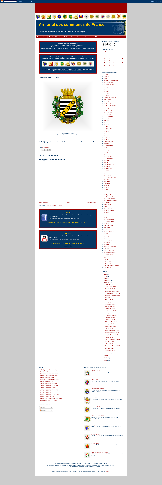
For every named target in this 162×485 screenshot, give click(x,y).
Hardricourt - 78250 (110, 317)
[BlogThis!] (44, 150)
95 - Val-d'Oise (107, 256)
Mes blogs (80, 37)
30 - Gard (106, 132)
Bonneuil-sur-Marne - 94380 (112, 339)
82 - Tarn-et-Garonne (109, 231)
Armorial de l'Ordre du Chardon (48, 387)
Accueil (39, 37)
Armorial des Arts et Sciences (47, 381)
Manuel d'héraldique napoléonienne (49, 379)
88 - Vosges (107, 242)
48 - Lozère (107, 166)
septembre (108, 353)
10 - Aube (106, 91)
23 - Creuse (107, 118)
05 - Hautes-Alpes (108, 82)
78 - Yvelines (45, 147)
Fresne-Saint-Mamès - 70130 (112, 295)
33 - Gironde (107, 137)
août (106, 355)
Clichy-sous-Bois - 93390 (98, 416)
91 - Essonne (107, 248)
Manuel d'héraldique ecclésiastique (49, 373)
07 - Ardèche (107, 86)
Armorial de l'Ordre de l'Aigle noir (48, 383)
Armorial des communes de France (71, 24)
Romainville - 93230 (110, 289)
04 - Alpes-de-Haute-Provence (111, 80)
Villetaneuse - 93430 (110, 311)
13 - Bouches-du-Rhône (110, 97)
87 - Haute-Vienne (108, 240)
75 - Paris (106, 218)
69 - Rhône (107, 206)
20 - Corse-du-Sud (108, 111)
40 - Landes (107, 151)
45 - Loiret (106, 160)
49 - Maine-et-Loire (109, 168)
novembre (108, 280)
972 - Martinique (108, 259)
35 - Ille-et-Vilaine (108, 141)
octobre (107, 282)
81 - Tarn (106, 229)
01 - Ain (106, 74)
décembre (108, 278)
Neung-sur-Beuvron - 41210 (112, 332)
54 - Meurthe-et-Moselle (110, 177)
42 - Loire (106, 154)
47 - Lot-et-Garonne (109, 164)
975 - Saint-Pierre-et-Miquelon (111, 265)
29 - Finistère (107, 130)
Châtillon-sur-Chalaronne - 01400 (100, 452)
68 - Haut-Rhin (107, 204)
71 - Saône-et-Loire (109, 210)
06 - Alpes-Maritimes (109, 84)
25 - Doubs (106, 122)
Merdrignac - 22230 (110, 306)
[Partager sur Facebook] (48, 150)
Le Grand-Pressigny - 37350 (112, 293)
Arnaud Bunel (47, 146)
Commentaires (45, 410)
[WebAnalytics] (42, 416)
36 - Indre (106, 143)
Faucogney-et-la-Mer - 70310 (112, 302)
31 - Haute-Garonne (109, 134)
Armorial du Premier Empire (47, 377)
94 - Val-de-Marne (108, 254)
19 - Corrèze (107, 109)
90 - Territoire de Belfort (110, 246)
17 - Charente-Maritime (110, 105)
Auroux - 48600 (95, 443)
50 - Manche (107, 170)
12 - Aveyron (107, 95)
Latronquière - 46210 (110, 286)
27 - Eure (106, 126)
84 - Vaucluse (107, 235)
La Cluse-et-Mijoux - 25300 (112, 291)
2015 (105, 276)
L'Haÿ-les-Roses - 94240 (111, 335)
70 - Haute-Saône (108, 208)
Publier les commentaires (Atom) (54, 205)
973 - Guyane (107, 261)
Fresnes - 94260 (109, 337)
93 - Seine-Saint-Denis (109, 252)
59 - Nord (106, 187)
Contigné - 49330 (96, 425)
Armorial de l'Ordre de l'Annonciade (49, 385)
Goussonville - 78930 (110, 326)
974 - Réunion (107, 263)
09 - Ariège (106, 90)
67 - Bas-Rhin (107, 202)
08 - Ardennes (107, 88)
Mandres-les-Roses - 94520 (112, 330)
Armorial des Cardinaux (46, 372)
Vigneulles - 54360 (110, 343)
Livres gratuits (89, 37)
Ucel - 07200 (95, 379)
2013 (105, 360)
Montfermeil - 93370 (110, 304)
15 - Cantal (106, 101)
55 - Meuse (107, 179)
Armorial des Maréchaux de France (49, 375)
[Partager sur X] (46, 150)
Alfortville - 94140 (109, 341)
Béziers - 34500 (96, 370)
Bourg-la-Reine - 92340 (98, 388)
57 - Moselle (107, 183)
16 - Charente (107, 103)
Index (45, 37)
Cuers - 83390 (108, 284)
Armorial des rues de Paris (47, 396)
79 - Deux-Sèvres (108, 225)
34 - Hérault (107, 139)
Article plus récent (43, 202)
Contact (73, 37)
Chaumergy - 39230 (110, 308)
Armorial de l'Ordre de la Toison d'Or (49, 394)
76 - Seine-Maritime (109, 219)
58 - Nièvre (106, 185)
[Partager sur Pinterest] (50, 150)
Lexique (66, 37)
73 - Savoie (107, 214)
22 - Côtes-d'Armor (108, 116)
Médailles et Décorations (55, 37)
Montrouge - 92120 (110, 350)
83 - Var (106, 233)
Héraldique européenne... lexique (48, 400)
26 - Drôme (107, 124)
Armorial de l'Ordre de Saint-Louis (48, 393)
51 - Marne (106, 172)
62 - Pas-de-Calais (108, 193)
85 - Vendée (107, 237)
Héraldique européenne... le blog (103, 37)
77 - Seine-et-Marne (109, 221)
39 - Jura (106, 149)
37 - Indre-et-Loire (108, 145)
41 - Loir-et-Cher (108, 153)
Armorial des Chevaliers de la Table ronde (51, 398)
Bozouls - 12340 (109, 328)
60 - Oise (106, 189)
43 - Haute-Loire (108, 156)
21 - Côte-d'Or (107, 114)
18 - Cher (106, 107)
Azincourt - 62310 (109, 297)
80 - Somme (107, 227)
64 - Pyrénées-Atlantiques (110, 197)
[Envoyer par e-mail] (42, 150)
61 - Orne (106, 191)
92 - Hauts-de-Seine (109, 250)
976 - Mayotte (107, 267)
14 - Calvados (107, 99)
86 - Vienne (107, 239)
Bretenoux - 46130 (110, 319)
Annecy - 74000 (96, 434)
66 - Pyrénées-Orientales (110, 200)
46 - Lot (106, 162)
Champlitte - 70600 (110, 313)
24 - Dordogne (107, 120)
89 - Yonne (106, 244)
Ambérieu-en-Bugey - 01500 (112, 346)
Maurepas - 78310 (110, 324)
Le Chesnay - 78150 (110, 315)
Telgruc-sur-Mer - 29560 (111, 321)
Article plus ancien (91, 202)
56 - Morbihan (107, 181)
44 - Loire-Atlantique (109, 158)
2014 (105, 358)
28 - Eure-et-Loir (108, 128)
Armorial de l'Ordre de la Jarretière (49, 389)
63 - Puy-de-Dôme (108, 195)
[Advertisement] (81, 7)
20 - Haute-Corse (108, 112)
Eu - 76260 (94, 397)
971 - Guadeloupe (108, 258)
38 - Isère (106, 147)
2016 (105, 274)
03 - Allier (106, 78)
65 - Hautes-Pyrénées (109, 198)
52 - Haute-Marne (108, 174)
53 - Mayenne (107, 175)
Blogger (108, 471)
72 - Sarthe (106, 212)
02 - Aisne (106, 76)
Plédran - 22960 (109, 300)
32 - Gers (106, 135)
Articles (43, 407)
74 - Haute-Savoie (108, 216)
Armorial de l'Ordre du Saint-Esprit (49, 391)
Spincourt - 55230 (109, 348)
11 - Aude (106, 93)
